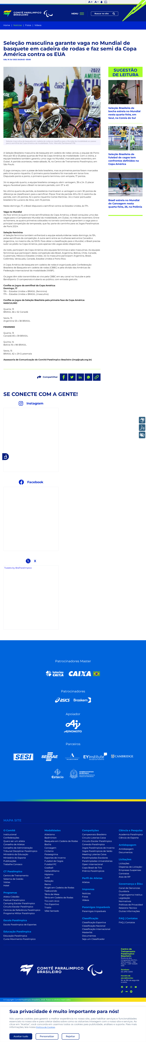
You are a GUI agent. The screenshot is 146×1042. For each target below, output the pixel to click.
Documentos (89, 936)
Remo (47, 884)
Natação (48, 881)
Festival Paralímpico (14, 900)
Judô (47, 877)
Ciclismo (48, 851)
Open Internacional (92, 864)
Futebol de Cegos (53, 861)
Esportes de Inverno (55, 858)
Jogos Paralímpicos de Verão (97, 851)
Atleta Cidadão (11, 896)
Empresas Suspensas (130, 870)
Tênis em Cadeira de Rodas (58, 897)
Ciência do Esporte (129, 837)
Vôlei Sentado (51, 911)
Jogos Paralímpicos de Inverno (98, 848)
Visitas (6, 882)
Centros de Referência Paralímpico (21, 910)
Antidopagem (126, 849)
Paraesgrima (51, 854)
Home (6, 25)
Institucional (10, 834)
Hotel (6, 885)
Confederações (11, 837)
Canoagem (50, 848)
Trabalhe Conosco (12, 864)
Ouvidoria (124, 891)
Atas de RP (124, 877)
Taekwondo (50, 891)
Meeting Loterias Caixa (94, 854)
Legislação (124, 898)
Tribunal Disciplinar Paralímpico (20, 851)
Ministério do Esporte (14, 858)
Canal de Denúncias (129, 888)
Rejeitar (70, 1036)
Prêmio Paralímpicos (93, 871)
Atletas (86, 882)
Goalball (48, 867)
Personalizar (47, 1036)
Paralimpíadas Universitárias (97, 861)
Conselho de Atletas (14, 844)
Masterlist (87, 932)
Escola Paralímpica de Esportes (19, 924)
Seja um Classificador (93, 939)
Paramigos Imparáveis (94, 911)
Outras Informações (129, 911)
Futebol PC (50, 864)
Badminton (50, 837)
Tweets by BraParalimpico (18, 568)
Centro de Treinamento (15, 875)
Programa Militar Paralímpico (19, 913)
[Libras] (142, 420)
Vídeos (38, 25)
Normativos (125, 901)
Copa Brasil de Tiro (92, 867)
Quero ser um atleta (14, 841)
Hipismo (48, 874)
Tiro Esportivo (51, 904)
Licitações (124, 863)
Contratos (124, 873)
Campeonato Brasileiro (94, 834)
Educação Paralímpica (15, 936)
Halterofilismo (51, 871)
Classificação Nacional (93, 926)
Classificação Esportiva (94, 922)
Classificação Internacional (96, 929)
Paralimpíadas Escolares (95, 858)
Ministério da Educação (15, 854)
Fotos (28, 25)
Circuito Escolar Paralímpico (18, 906)
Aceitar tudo (21, 1036)
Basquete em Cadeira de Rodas (61, 841)
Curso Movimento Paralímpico (19, 939)
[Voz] (142, 427)
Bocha (47, 844)
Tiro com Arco (51, 901)
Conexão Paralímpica (93, 844)
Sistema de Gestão (13, 879)
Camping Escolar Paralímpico (19, 903)
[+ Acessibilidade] (142, 435)
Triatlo (47, 907)
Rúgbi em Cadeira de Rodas (59, 887)
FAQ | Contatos (127, 922)
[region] (73, 1024)
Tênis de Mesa (51, 894)
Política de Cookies (45, 1027)
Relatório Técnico (128, 908)
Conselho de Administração (18, 848)
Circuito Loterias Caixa (94, 837)
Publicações (9, 861)
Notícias (17, 25)
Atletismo (49, 834)
